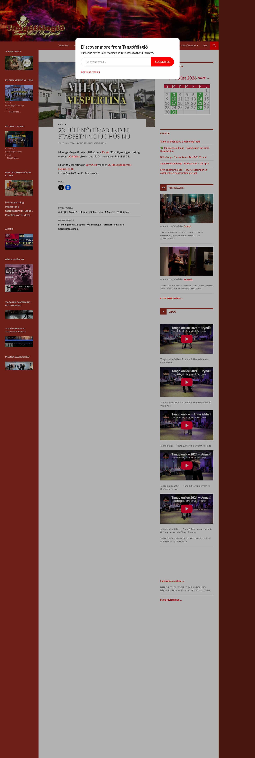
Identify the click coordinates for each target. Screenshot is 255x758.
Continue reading (90, 71)
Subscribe (162, 61)
